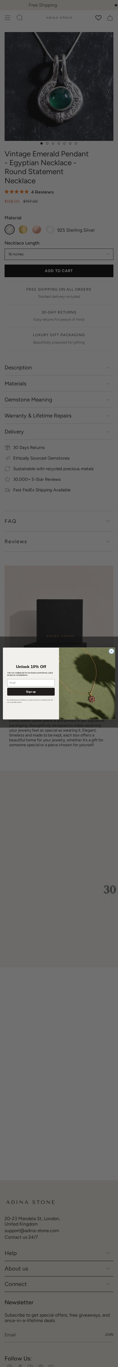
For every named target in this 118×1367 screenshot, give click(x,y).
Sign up (31, 691)
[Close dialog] (111, 651)
